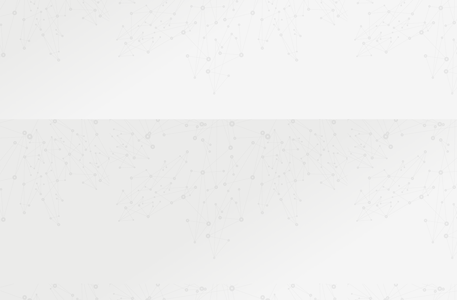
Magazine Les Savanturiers (185, 82)
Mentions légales (179, 274)
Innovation (221, 5)
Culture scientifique (222, 41)
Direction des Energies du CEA (248, 143)
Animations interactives (184, 53)
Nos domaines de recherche (203, 5)
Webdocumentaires (182, 65)
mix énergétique (221, 167)
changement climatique (222, 165)
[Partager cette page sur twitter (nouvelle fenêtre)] (216, 70)
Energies (234, 41)
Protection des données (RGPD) (200, 274)
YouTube (269, 274)
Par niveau (179, 46)
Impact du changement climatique (255, 41)
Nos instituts (233, 5)
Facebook (261, 274)
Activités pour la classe (233, 31)
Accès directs (265, 5)
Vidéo (212, 41)
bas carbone (254, 165)
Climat (240, 41)
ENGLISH (281, 5)
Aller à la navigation (264, 12)
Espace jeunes (252, 28)
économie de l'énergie (240, 165)
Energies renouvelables (222, 43)
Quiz (177, 61)
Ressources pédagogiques (207, 31)
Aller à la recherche (278, 12)
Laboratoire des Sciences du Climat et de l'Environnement (250, 148)
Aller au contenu (252, 12)
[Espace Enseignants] (196, 21)
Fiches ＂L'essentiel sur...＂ (186, 75)
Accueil (185, 36)
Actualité (205, 41)
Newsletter (274, 31)
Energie (262, 165)
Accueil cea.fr (275, 28)
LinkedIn (272, 274)
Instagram (267, 274)
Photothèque (239, 28)
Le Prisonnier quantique (295, 28)
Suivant (279, 259)
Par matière (179, 42)
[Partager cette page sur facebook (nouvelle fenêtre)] (240, 65)
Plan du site (243, 274)
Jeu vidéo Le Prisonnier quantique (184, 70)
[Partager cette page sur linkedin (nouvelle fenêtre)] (246, 70)
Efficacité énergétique (275, 41)
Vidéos (178, 57)
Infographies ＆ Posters (184, 86)
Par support (214, 36)
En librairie (180, 94)
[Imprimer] (205, 64)
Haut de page (430, 259)
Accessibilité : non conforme (226, 274)
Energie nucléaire (207, 43)
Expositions (180, 90)
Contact (264, 28)
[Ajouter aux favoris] (217, 64)
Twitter (264, 274)
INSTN (263, 141)
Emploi (254, 5)
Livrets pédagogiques (183, 78)
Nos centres (244, 5)
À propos (185, 5)
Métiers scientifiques (256, 31)
